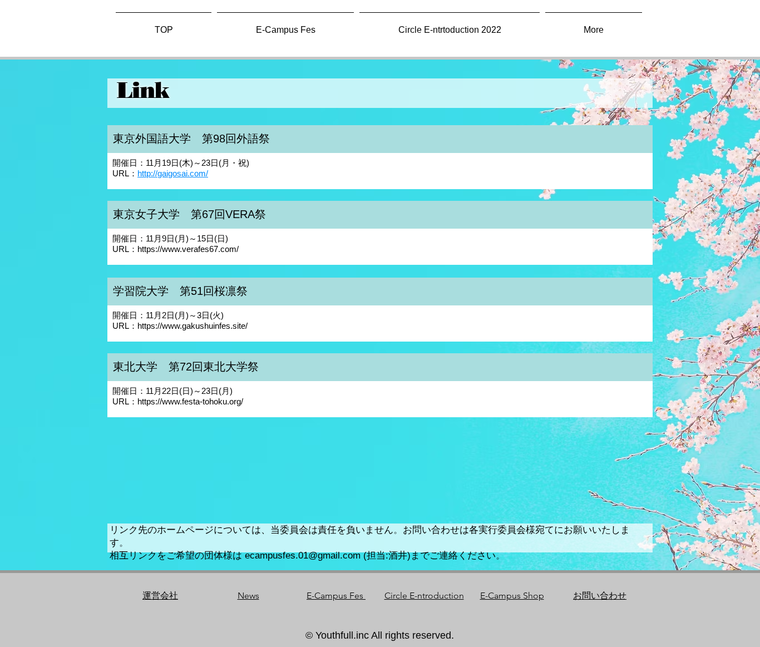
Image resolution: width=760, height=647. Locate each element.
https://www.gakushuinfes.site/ (192, 325)
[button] (593, 25)
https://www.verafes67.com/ (188, 249)
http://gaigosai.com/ (172, 173)
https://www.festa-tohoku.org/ (190, 401)
